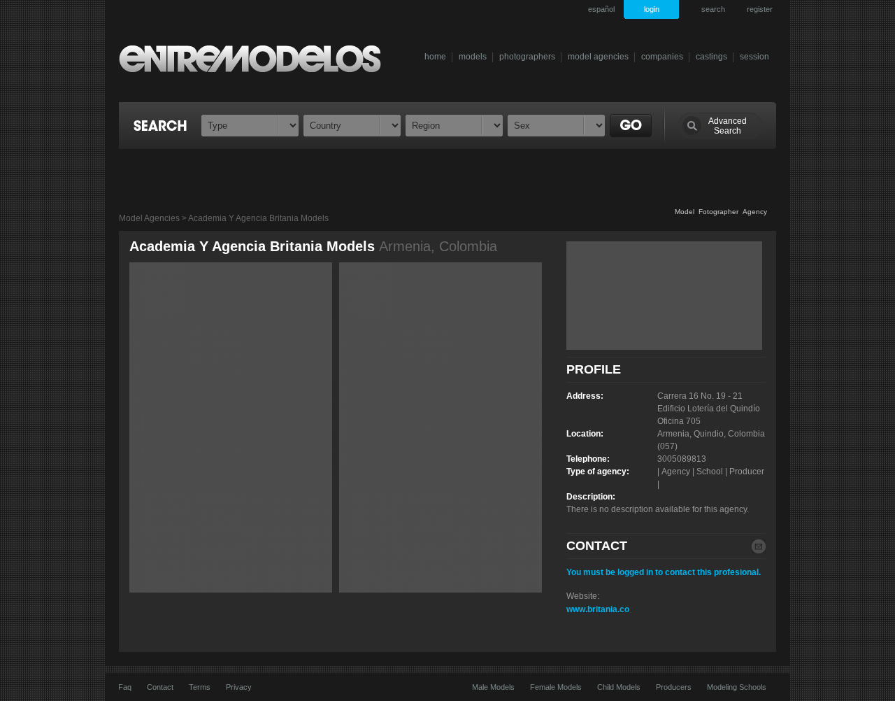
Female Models (556, 687)
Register (760, 9)
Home (435, 57)
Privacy (239, 687)
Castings (711, 57)
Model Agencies (598, 57)
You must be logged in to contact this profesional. (663, 572)
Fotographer (718, 211)
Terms (199, 687)
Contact (160, 687)
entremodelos (257, 58)
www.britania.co (597, 609)
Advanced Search (727, 126)
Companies (662, 57)
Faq (124, 687)
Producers (674, 687)
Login (651, 9)
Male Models (493, 687)
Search (713, 9)
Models (473, 57)
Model (684, 211)
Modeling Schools (736, 687)
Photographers (527, 57)
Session (754, 57)
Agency (755, 211)
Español (601, 9)
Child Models (618, 687)
